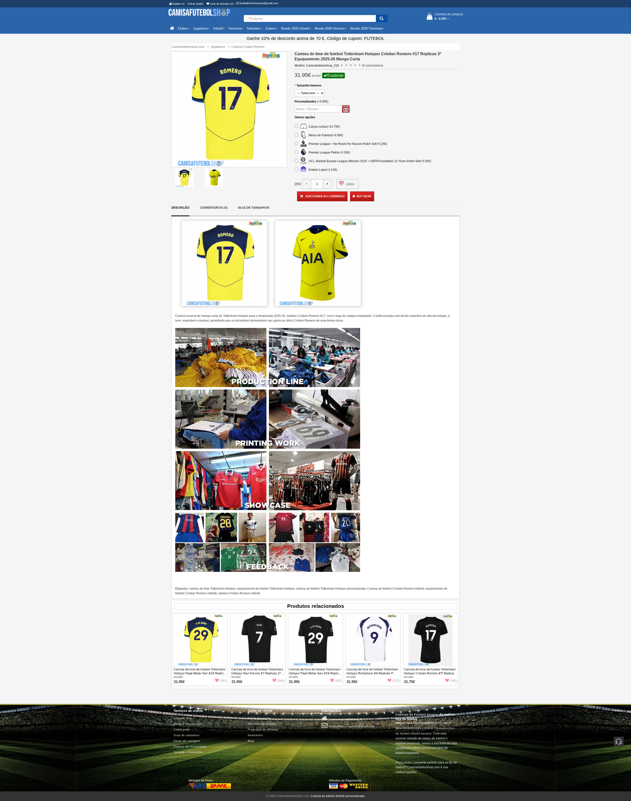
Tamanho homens (309, 85)
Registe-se (178, 3)
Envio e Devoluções (188, 723)
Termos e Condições (188, 752)
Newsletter (255, 735)
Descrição (180, 208)
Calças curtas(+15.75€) (323, 126)
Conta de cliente (259, 718)
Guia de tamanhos (253, 208)
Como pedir (182, 729)
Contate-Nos (183, 718)
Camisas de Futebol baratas (417, 714)
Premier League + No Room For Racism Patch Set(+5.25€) (347, 143)
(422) (396, 680)
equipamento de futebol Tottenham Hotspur (266, 588)
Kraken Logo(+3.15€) (322, 169)
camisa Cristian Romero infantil (239, 593)
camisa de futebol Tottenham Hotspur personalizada (331, 588)
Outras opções (305, 117)
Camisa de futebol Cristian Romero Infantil (395, 588)
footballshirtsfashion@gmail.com (258, 3)
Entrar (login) (195, 3)
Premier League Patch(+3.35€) (328, 152)
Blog (251, 740)
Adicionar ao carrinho (325, 196)
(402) (338, 680)
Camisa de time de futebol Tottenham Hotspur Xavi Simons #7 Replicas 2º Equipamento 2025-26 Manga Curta (257, 673)
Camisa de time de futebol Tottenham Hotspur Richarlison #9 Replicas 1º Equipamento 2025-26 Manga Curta (372, 673)
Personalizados (305, 101)
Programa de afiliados (263, 729)
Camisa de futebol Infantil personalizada (338, 796)
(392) (223, 680)
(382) (453, 680)
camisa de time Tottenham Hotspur (212, 588)
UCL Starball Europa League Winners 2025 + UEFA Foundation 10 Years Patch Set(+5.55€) (369, 161)
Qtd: (298, 184)
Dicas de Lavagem (187, 740)
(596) (280, 680)
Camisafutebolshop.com (344, 719)
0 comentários (372, 65)
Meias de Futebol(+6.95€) (325, 135)
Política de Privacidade (190, 746)
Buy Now (364, 196)
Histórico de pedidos (262, 723)
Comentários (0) (214, 208)
